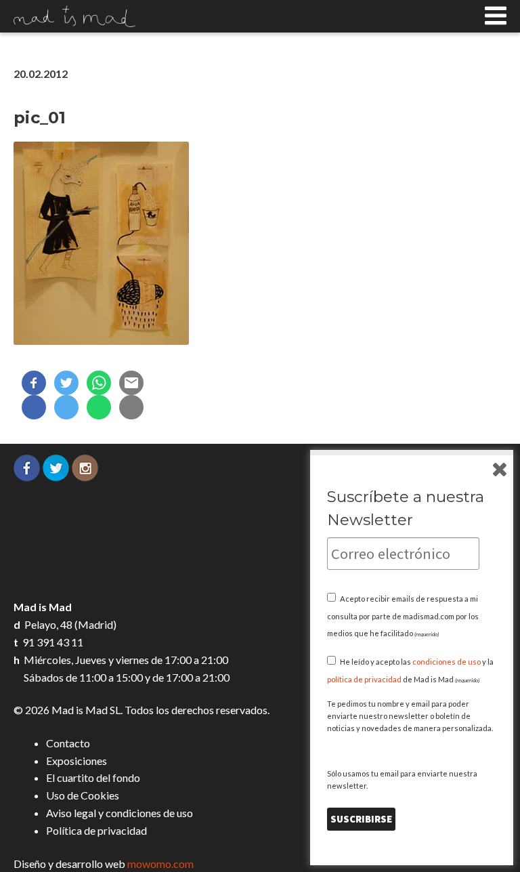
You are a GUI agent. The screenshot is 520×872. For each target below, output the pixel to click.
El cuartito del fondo (93, 777)
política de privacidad (364, 679)
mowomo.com (160, 863)
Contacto (68, 742)
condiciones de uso (446, 661)
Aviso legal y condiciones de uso (119, 812)
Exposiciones (76, 760)
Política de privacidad (96, 830)
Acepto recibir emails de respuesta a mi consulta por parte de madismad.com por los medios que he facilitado (403, 616)
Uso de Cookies (82, 795)
